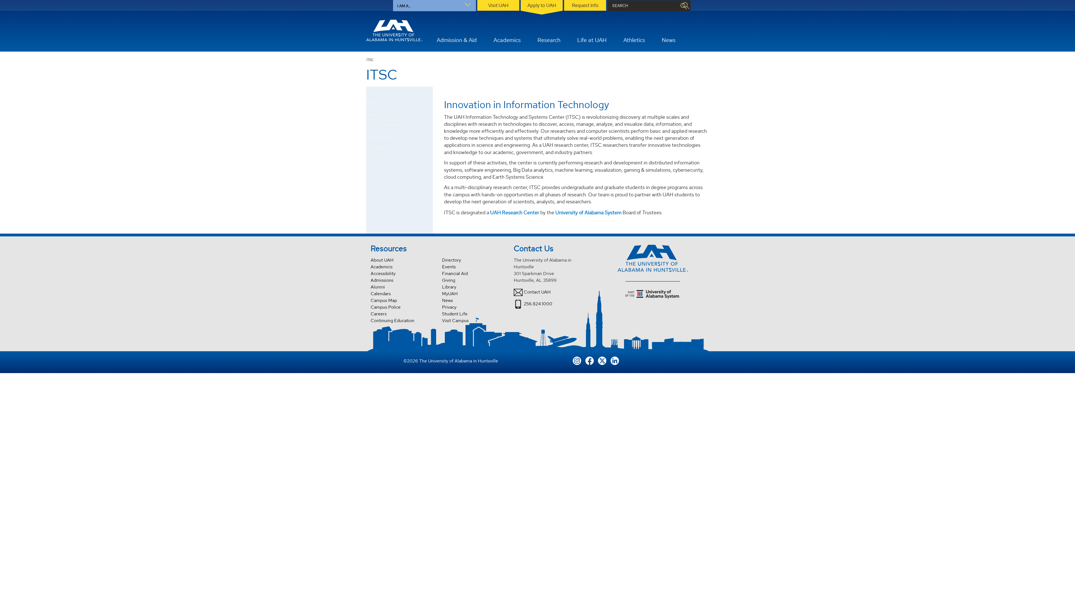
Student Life (455, 314)
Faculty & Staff (382, 136)
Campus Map (384, 300)
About (374, 115)
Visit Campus (455, 321)
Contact (375, 147)
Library (449, 287)
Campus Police (386, 307)
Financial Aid (455, 273)
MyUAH (450, 294)
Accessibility (383, 273)
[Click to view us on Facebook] (589, 360)
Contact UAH (537, 292)
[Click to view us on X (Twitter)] (602, 360)
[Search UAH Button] (683, 6)
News (447, 300)
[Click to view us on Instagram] (577, 360)
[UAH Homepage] (394, 30)
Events (449, 267)
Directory (451, 260)
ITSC (370, 103)
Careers (379, 314)
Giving (448, 280)
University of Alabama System (588, 212)
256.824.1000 (538, 304)
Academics (381, 267)
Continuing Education (392, 321)
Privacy (449, 307)
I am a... (404, 5)
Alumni (378, 287)
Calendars (381, 294)
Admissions (382, 280)
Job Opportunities (385, 125)
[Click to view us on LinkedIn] (615, 360)
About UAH (382, 260)
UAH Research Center (514, 212)
